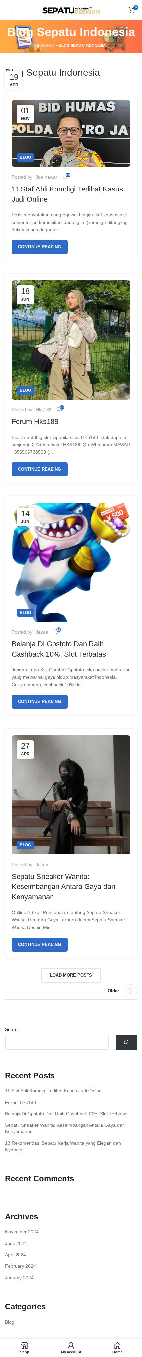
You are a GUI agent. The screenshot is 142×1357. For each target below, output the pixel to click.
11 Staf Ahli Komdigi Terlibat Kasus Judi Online (53, 1090)
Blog (25, 157)
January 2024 (19, 1277)
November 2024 (22, 1231)
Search (12, 1029)
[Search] (126, 1042)
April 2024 (15, 1254)
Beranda (46, 45)
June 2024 (16, 1243)
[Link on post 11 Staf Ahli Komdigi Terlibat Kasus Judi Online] (71, 133)
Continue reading (39, 246)
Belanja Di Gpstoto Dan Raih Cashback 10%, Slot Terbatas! (67, 1113)
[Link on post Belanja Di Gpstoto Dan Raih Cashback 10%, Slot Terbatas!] (71, 562)
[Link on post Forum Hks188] (71, 340)
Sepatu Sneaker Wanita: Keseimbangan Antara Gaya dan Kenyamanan (63, 886)
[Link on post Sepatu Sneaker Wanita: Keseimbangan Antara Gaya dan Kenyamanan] (71, 794)
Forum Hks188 (35, 421)
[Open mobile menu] (8, 10)
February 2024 (20, 1266)
